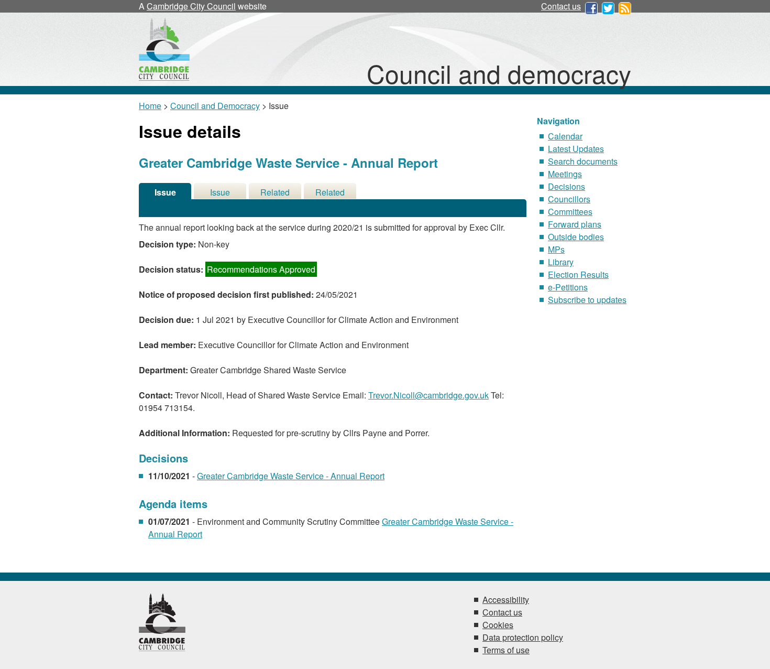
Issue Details (165, 192)
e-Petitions (568, 287)
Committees (570, 212)
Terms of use (506, 650)
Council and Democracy (215, 106)
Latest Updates (576, 149)
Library (561, 262)
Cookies (497, 625)
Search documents (583, 161)
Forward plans (574, 224)
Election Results (578, 274)
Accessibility (505, 600)
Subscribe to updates (587, 300)
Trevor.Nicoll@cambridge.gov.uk (428, 395)
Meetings (565, 174)
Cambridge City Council (191, 6)
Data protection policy (522, 637)
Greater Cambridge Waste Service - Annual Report (290, 476)
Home (150, 106)
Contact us (561, 6)
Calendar (565, 136)
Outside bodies (576, 237)
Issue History (220, 192)
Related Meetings (330, 192)
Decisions (566, 186)
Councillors (569, 199)
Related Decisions (275, 192)
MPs (556, 249)
